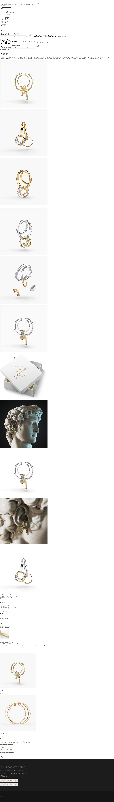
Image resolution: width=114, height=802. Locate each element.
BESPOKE (4, 776)
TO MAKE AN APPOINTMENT (6, 747)
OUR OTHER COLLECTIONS (6, 744)
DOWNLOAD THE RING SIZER (7, 752)
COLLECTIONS (5, 775)
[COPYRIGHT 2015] (4, 638)
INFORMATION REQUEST (6, 750)
